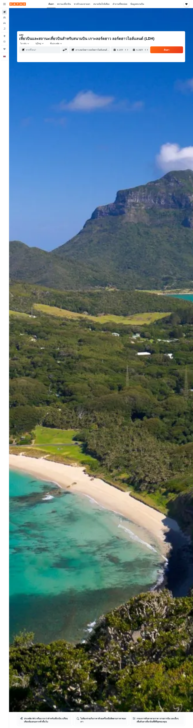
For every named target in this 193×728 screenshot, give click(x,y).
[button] (4, 4)
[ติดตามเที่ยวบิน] (4, 41)
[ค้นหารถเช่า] (4, 23)
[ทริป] (4, 49)
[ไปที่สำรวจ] (4, 36)
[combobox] (24, 43)
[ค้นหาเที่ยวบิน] (4, 12)
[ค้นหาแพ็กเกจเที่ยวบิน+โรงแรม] (4, 28)
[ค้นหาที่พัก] (4, 17)
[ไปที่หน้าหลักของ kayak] (17, 4)
